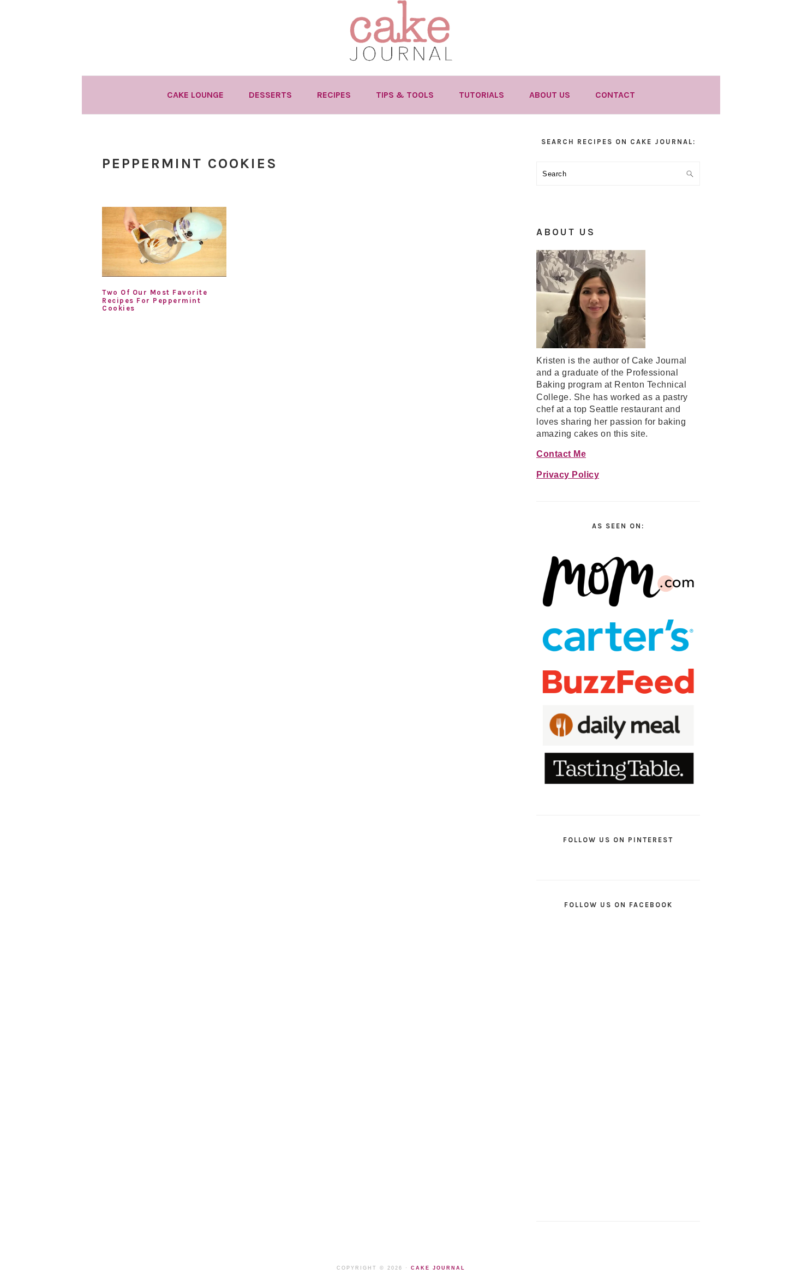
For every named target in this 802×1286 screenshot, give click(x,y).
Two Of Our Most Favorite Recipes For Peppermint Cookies (154, 300)
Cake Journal (438, 1268)
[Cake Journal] (401, 64)
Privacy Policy (567, 474)
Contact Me (561, 454)
